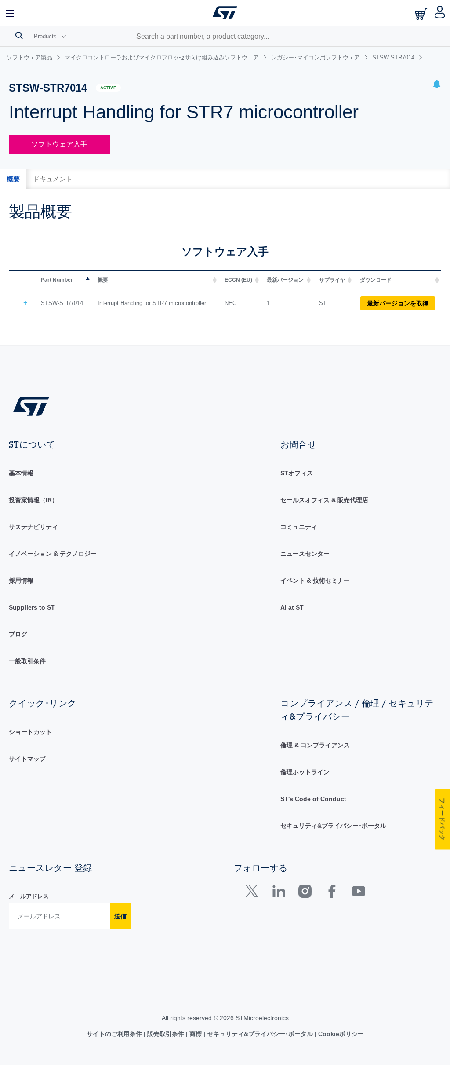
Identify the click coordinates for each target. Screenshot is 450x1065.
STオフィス (296, 473)
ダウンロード (376, 280)
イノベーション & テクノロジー (53, 553)
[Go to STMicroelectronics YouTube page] (358, 893)
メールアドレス (29, 896)
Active (108, 87)
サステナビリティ (33, 526)
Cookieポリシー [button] (340, 1033)
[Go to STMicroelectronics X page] (254, 893)
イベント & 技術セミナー (315, 580)
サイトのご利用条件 (115, 1033)
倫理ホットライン (305, 771)
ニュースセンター (305, 553)
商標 (195, 1033)
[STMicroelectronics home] (225, 12)
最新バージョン (285, 280)
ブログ (18, 634)
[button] (10, 12)
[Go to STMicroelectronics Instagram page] (305, 893)
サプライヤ (332, 280)
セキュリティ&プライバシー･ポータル (333, 825)
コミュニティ (298, 526)
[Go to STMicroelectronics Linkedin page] (278, 893)
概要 (103, 280)
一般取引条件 (27, 661)
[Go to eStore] (422, 14)
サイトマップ (27, 758)
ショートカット (30, 731)
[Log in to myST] (440, 13)
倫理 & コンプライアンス (315, 745)
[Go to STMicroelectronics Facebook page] (331, 893)
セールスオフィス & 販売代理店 (324, 499)
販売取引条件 (165, 1033)
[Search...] (19, 35)
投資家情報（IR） (33, 499)
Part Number (57, 280)
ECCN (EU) (238, 280)
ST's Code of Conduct (313, 798)
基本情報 (21, 473)
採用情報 (21, 580)
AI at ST (292, 607)
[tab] (13, 179)
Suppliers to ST (32, 607)
